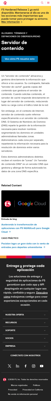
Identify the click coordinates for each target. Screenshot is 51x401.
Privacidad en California (33, 390)
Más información (10, 22)
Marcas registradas (19, 385)
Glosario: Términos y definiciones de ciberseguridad (20, 35)
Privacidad (12, 390)
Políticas (36, 385)
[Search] (42, 2)
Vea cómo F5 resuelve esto (20, 59)
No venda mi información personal (23, 394)
